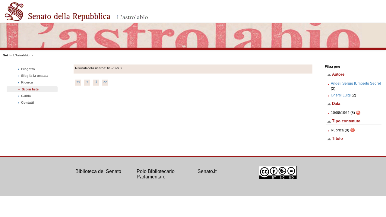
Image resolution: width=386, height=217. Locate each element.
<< (78, 81)
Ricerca (26, 82)
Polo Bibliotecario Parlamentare (156, 174)
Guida (25, 96)
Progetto (27, 69)
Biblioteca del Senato (98, 171)
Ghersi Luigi (341, 95)
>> (105, 81)
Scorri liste (30, 89)
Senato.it (207, 171)
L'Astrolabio (21, 55)
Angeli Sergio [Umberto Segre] (356, 83)
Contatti (27, 102)
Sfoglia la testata (34, 75)
